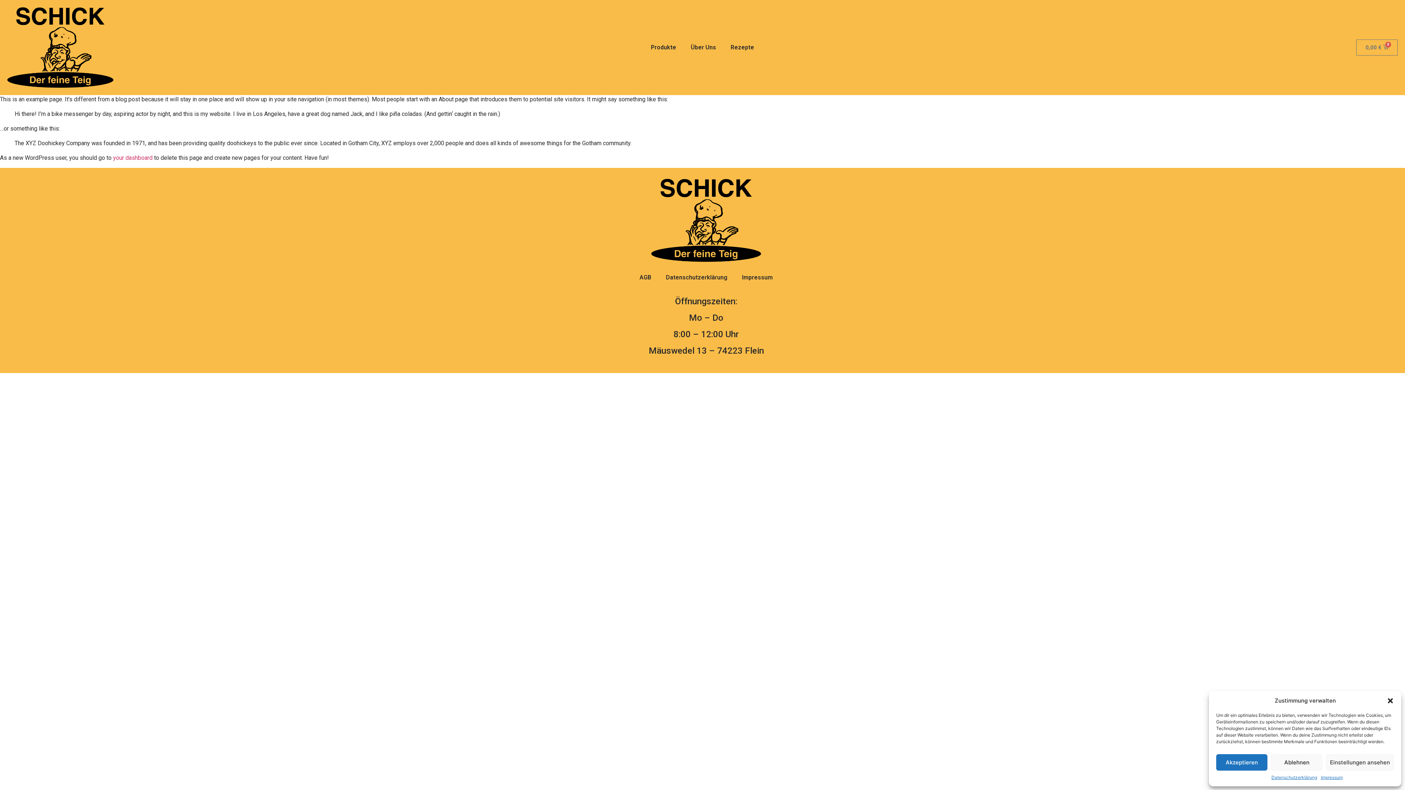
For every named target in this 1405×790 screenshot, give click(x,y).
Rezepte (742, 47)
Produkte (663, 47)
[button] (1390, 700)
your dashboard (133, 157)
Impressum (1332, 777)
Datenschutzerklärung (1294, 777)
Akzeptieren (1242, 762)
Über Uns (703, 47)
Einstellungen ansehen (1360, 762)
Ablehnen (1297, 762)
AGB (645, 277)
